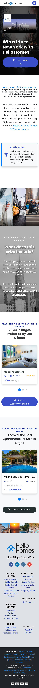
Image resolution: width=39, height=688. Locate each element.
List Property (28, 602)
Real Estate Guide (10, 633)
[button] (19, 389)
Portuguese (9, 657)
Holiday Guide (10, 630)
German (24, 654)
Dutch (18, 657)
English (21, 651)
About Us (28, 630)
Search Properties (21, 509)
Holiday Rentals (11, 585)
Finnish (32, 657)
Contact (28, 632)
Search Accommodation (19, 402)
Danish (25, 657)
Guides (10, 624)
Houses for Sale (27, 582)
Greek (11, 660)
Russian (28, 660)
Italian (31, 654)
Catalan (28, 651)
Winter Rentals (11, 616)
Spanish (7, 654)
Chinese (19, 662)
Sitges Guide (10, 627)
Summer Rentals (11, 618)
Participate (20, 60)
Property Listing (28, 590)
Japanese (19, 660)
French (15, 654)
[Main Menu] (34, 3)
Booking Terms (18, 670)
